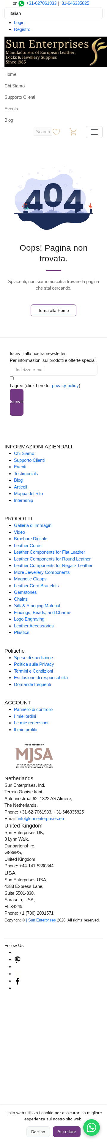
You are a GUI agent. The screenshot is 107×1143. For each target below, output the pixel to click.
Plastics (21, 632)
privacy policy (65, 385)
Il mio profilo (25, 729)
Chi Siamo (14, 85)
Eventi (20, 466)
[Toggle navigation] (94, 132)
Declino (38, 1131)
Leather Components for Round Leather (52, 558)
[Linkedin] (17, 966)
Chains (21, 599)
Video (19, 532)
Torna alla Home (53, 310)
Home (10, 74)
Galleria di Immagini (33, 525)
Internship (23, 500)
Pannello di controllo (33, 709)
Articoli (20, 486)
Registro (22, 29)
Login (19, 22)
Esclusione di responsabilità (41, 677)
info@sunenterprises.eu (41, 818)
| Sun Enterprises (41, 920)
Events (11, 108)
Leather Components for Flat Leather (49, 552)
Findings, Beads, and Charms (43, 612)
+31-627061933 (41, 3)
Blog (8, 120)
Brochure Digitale (30, 538)
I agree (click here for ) (45, 385)
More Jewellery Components (42, 572)
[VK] (17, 987)
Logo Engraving (29, 618)
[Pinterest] (17, 959)
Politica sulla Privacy (34, 664)
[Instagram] (17, 952)
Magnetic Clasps (30, 578)
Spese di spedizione (33, 657)
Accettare (66, 1131)
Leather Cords (28, 545)
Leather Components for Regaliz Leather (53, 565)
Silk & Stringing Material (37, 605)
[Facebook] (17, 980)
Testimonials (26, 473)
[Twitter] (17, 973)
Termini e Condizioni (33, 670)
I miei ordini (25, 716)
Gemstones (25, 592)
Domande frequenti (32, 684)
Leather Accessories (34, 625)
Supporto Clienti (19, 97)
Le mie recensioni (31, 722)
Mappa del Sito (28, 493)
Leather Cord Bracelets (36, 585)
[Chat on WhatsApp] (91, 1127)
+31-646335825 (74, 3)
